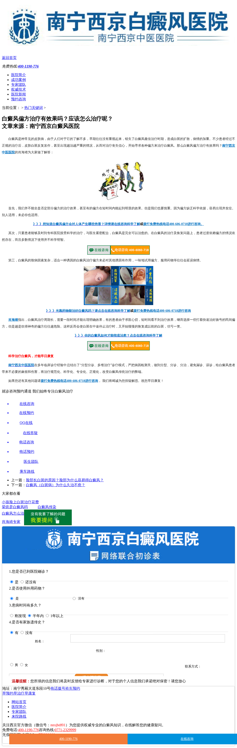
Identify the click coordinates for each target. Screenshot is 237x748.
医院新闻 (18, 94)
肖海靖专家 (11, 522)
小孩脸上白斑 (13, 502)
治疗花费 (31, 502)
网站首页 (19, 702)
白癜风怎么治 (13, 513)
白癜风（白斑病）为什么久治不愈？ (55, 485)
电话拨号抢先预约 (65, 688)
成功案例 (18, 80)
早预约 (7, 693)
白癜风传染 (47, 507)
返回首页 (9, 58)
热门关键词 (33, 108)
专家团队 (18, 85)
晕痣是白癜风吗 (15, 507)
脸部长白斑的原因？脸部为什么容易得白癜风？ (65, 480)
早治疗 (19, 693)
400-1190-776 (68, 739)
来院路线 (19, 716)
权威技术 (18, 89)
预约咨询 (18, 99)
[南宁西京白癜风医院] (118, 46)
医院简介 (18, 75)
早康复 (30, 693)
